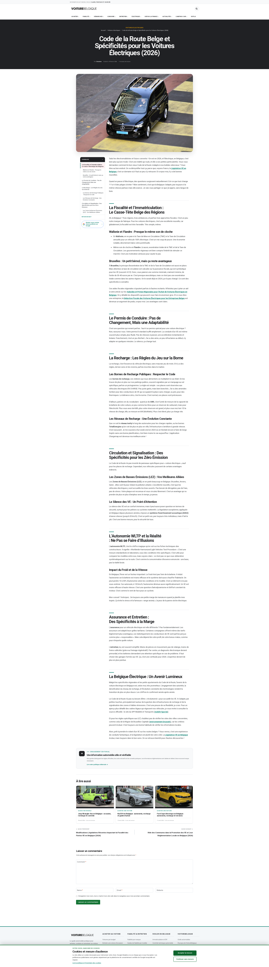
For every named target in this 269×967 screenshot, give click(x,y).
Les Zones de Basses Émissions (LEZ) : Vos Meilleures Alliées (92, 211)
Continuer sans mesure (185, 959)
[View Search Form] (197, 8)
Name (80, 890)
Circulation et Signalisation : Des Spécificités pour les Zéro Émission (92, 205)
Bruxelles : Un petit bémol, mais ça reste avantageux (93, 176)
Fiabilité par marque (134, 939)
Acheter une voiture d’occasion (112, 943)
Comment (81, 862)
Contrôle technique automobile (163, 943)
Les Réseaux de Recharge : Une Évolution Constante (92, 199)
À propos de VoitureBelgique (187, 943)
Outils (193, 16)
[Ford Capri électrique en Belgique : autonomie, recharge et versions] (174, 797)
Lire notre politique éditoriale (97, 764)
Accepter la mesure (185, 953)
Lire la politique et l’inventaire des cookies (87, 963)
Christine (99, 61)
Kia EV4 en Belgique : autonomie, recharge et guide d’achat (133, 815)
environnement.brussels (160, 722)
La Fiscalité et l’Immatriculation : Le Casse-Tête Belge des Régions (93, 165)
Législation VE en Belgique (176, 735)
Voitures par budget (109, 939)
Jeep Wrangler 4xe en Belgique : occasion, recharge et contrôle (94, 815)
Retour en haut (86, 216)
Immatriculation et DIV (160, 939)
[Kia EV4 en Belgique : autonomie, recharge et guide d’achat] (134, 797)
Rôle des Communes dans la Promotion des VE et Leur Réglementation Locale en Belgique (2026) (170, 832)
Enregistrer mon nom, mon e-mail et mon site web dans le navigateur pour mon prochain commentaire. (114, 896)
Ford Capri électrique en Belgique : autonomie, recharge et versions (170, 815)
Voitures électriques (134, 27)
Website (160, 890)
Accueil (103, 30)
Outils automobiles (184, 939)
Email (119, 890)
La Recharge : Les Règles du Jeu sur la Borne (92, 188)
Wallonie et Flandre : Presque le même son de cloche (92, 170)
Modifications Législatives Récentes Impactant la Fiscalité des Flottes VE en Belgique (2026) (102, 832)
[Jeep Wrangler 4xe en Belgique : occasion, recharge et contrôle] (95, 797)
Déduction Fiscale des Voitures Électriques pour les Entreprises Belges (154, 298)
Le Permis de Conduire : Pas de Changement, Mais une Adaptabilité (92, 182)
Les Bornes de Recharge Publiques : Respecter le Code (93, 193)
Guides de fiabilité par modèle (137, 943)
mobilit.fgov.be (161, 712)
